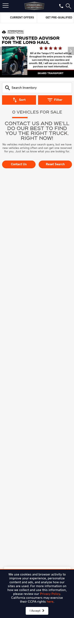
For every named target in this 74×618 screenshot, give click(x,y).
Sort (22, 100)
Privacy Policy (50, 594)
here (50, 601)
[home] (34, 6)
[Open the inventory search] (68, 6)
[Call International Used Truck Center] (61, 6)
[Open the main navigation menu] (5, 6)
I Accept (35, 610)
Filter (58, 100)
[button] (3, 51)
